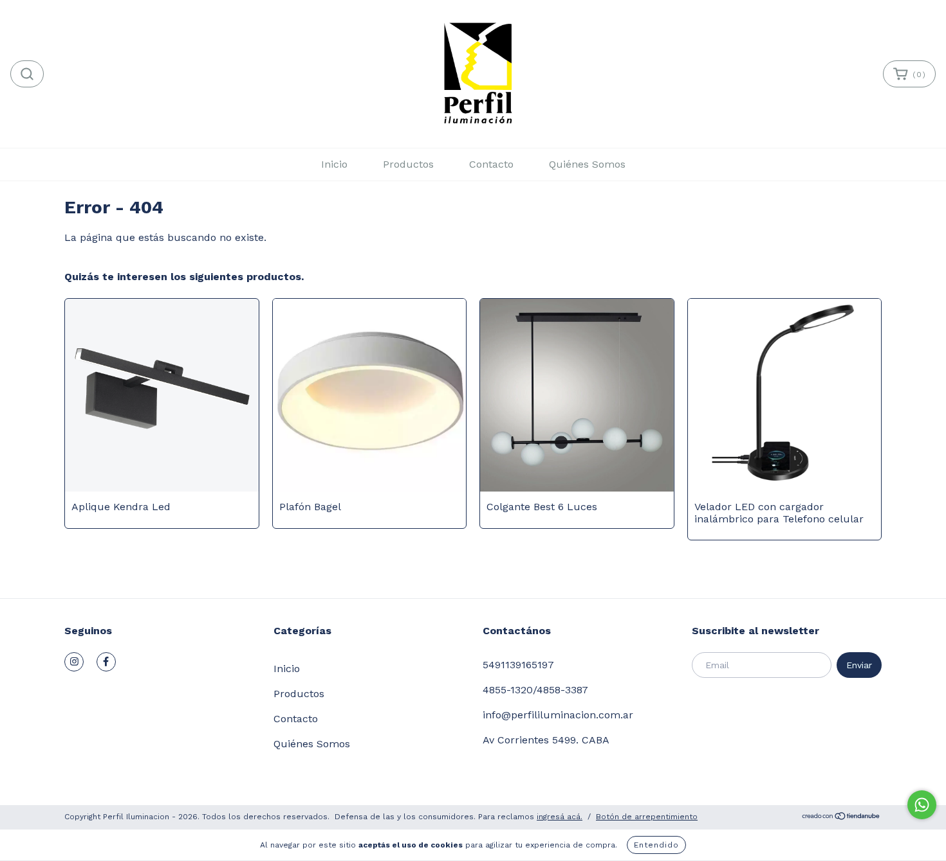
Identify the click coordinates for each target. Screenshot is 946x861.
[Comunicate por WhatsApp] (921, 804)
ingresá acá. (559, 816)
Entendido (656, 844)
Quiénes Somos (587, 164)
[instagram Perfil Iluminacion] (74, 661)
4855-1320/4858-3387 (535, 690)
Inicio (334, 164)
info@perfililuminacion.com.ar (558, 715)
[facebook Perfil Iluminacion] (106, 661)
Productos (408, 164)
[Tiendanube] (841, 817)
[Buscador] (27, 73)
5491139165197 (518, 665)
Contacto (491, 164)
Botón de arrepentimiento (647, 816)
